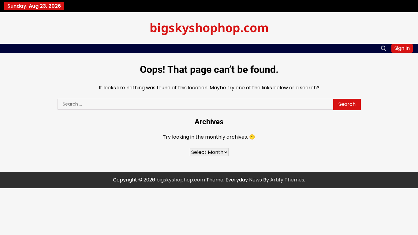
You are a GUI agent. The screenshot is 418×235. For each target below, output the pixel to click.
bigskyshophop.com (209, 27)
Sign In (402, 48)
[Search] (383, 48)
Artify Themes (287, 179)
